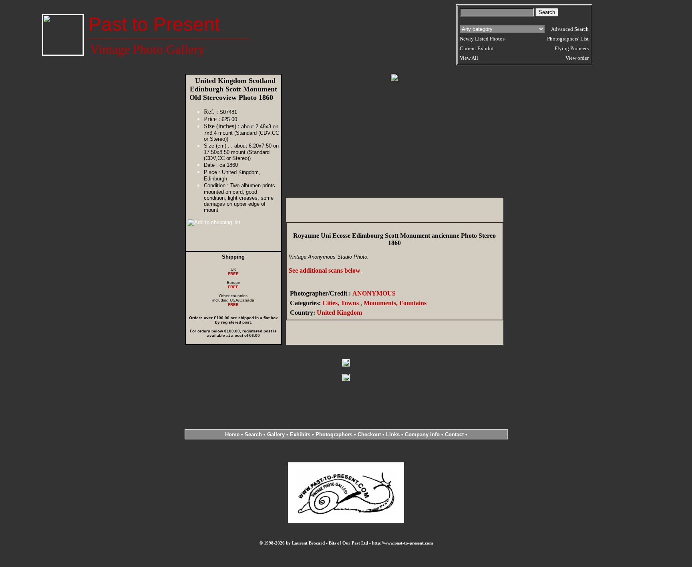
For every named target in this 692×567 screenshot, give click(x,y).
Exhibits (300, 434)
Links (393, 434)
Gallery (276, 434)
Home (232, 434)
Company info (423, 434)
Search (253, 434)
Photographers (334, 434)
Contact (454, 434)
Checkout (369, 434)
